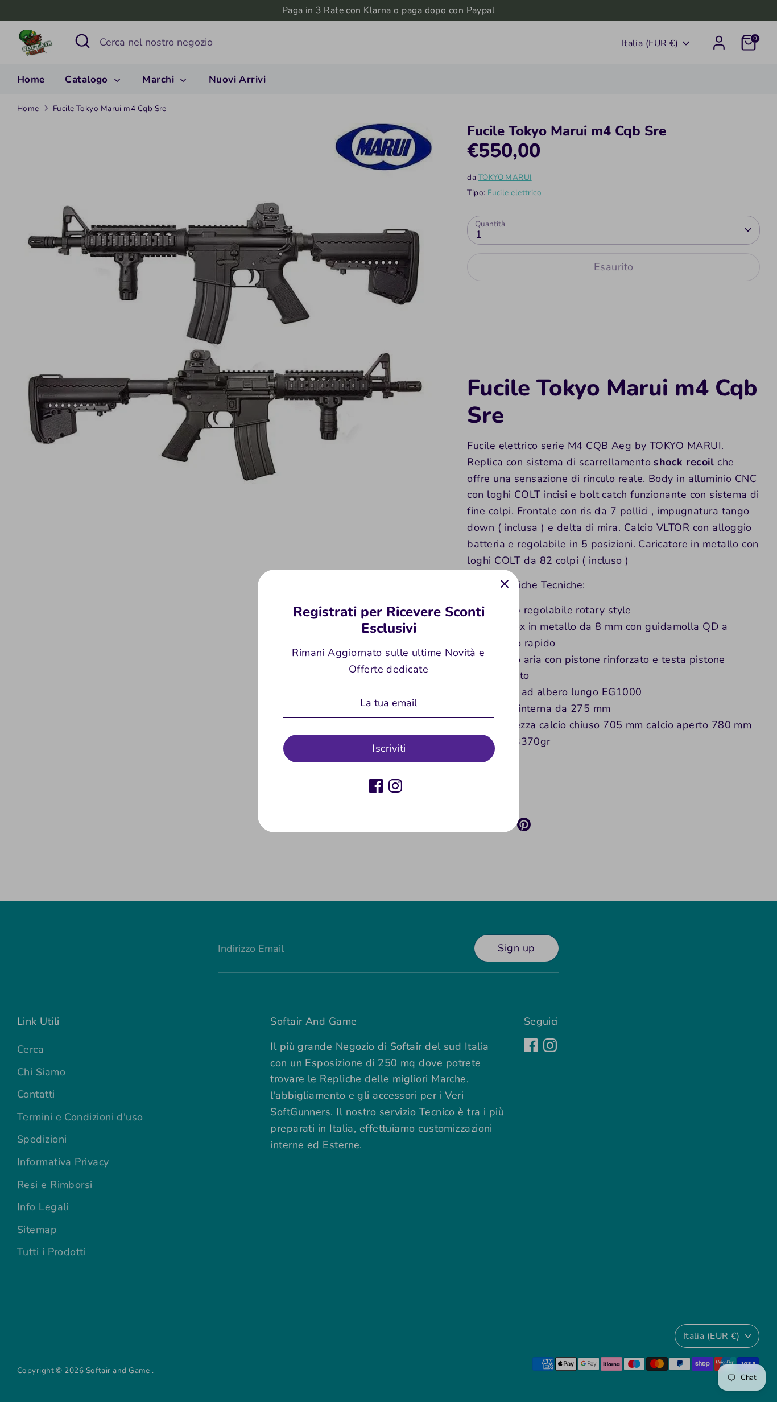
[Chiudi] (504, 584)
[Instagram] (395, 786)
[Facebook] (376, 786)
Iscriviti (389, 748)
